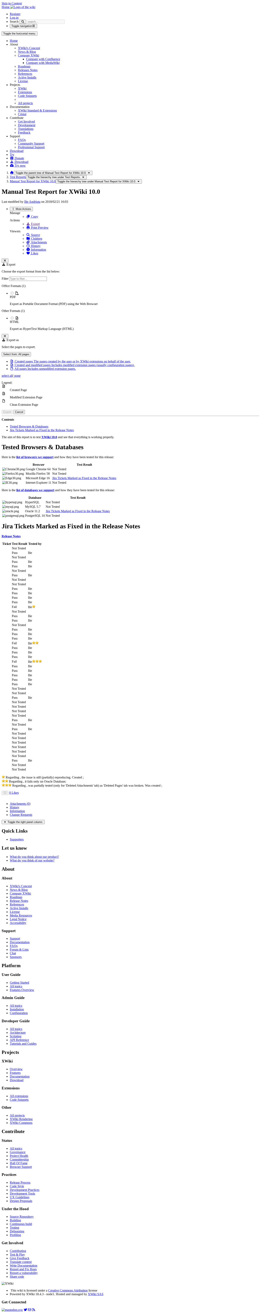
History (35, 246)
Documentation (20, 942)
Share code (17, 1276)
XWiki (22, 88)
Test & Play (17, 1254)
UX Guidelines (19, 1197)
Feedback (24, 132)
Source (35, 235)
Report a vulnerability (24, 1273)
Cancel (19, 412)
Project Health (19, 1156)
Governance (17, 1152)
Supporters (17, 839)
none (17, 375)
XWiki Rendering (21, 1119)
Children (36, 238)
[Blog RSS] (34, 1310)
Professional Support (31, 147)
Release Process (20, 1182)
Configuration (19, 1013)
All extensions (19, 1096)
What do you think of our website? (32, 860)
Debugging (17, 1231)
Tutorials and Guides (23, 1043)
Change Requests (21, 814)
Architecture (18, 1032)
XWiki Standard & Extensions (37, 110)
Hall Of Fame (19, 1163)
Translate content (21, 1262)
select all (7, 375)
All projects (25, 103)
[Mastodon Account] (12, 1310)
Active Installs (27, 77)
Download (16, 151)
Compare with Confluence (43, 59)
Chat (13, 953)
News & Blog (27, 51)
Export (35, 224)
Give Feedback (19, 1258)
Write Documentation (23, 1265)
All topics (16, 986)
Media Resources (21, 915)
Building (15, 1220)
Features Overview (22, 990)
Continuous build (21, 1224)
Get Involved (26, 121)
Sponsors (16, 957)
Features (15, 1072)
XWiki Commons (21, 1122)
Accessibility (18, 923)
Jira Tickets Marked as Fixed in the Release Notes (42, 430)
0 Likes (14, 792)
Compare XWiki (28, 55)
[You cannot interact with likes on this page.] (5, 793)
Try (12, 154)
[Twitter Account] (25, 1310)
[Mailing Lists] (30, 1310)
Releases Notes (28, 70)
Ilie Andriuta (32, 201)
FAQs (22, 140)
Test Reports (18, 177)
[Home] (12, 172)
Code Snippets (27, 96)
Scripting (15, 1036)
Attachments (38, 242)
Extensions (25, 92)
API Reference (19, 1040)
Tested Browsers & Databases (29, 426)
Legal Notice (18, 919)
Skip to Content (12, 3)
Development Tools (22, 1193)
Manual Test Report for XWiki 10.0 (33, 181)
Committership (19, 1159)
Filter (5, 278)
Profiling (15, 1235)
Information (38, 249)
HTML (14, 322)
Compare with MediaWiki (43, 62)
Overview (16, 1069)
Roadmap (24, 66)
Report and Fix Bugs (23, 1269)
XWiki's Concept (29, 48)
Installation (17, 1009)
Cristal (22, 114)
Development (26, 125)
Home (14, 40)
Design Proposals (21, 1201)
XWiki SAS (95, 1294)
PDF (13, 297)
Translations (25, 129)
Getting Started (19, 982)
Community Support (31, 143)
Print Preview (39, 227)
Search (14, 21)
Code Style (17, 1186)
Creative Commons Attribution (68, 1290)
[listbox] (130, 307)
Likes (34, 253)
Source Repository (22, 1216)
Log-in (14, 17)
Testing (14, 1227)
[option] (134, 298)
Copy (34, 216)
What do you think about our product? (34, 856)
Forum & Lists (19, 949)
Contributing (18, 1251)
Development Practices (24, 1190)
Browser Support (21, 1167)
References (25, 73)
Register (15, 14)
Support (15, 938)
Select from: (16, 354)
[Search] (22, 22)
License (23, 81)
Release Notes (19, 901)
